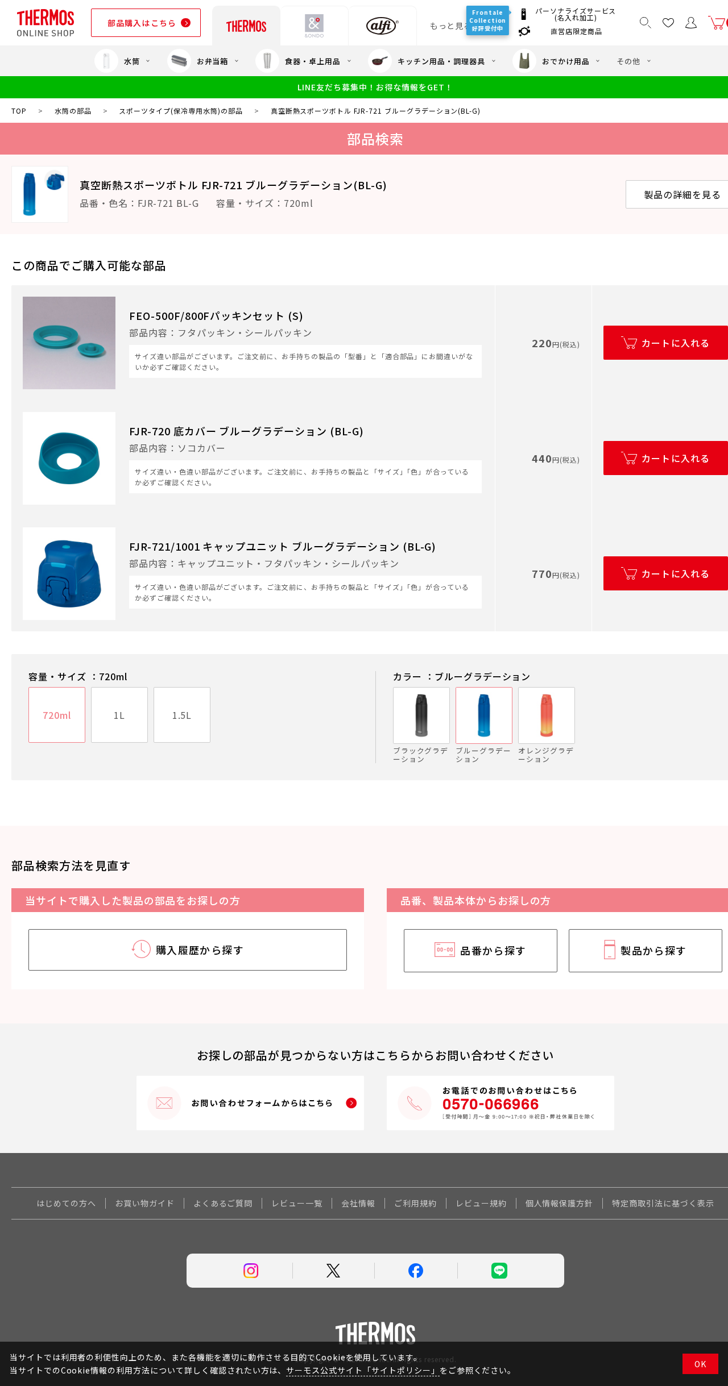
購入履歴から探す (200, 949)
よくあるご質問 (223, 1203)
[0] (716, 23)
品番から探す (493, 950)
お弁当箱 (213, 61)
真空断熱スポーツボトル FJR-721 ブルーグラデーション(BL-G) (233, 184)
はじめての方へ (66, 1203)
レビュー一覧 (296, 1203)
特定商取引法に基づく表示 (663, 1203)
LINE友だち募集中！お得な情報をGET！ (375, 87)
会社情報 (358, 1203)
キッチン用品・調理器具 (441, 61)
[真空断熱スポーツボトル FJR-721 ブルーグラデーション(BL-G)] (39, 194)
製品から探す (654, 950)
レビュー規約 (481, 1203)
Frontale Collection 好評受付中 (488, 20)
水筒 (132, 61)
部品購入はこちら (141, 22)
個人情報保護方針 (560, 1203)
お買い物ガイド (145, 1203)
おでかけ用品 (566, 61)
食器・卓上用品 (313, 61)
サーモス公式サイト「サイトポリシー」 (362, 1370)
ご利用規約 (415, 1203)
